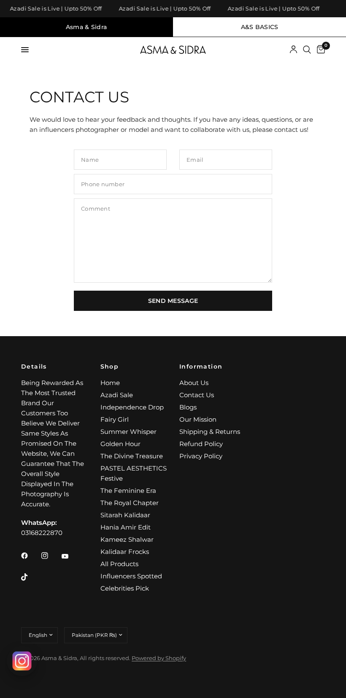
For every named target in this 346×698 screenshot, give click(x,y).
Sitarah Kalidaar (125, 515)
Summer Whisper (128, 432)
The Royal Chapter (129, 503)
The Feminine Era (128, 491)
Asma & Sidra (86, 27)
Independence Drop (132, 407)
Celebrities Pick (124, 588)
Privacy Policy (200, 456)
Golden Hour (120, 444)
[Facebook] (30, 555)
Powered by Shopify (159, 658)
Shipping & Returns (209, 432)
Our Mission (197, 419)
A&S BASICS (259, 27)
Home (110, 383)
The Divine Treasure (131, 456)
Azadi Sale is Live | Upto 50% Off (54, 8)
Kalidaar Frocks (124, 552)
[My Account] (293, 49)
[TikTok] (30, 577)
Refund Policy (201, 444)
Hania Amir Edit (125, 527)
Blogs (188, 407)
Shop (109, 366)
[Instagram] (50, 555)
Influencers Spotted (131, 576)
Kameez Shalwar (127, 539)
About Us (193, 383)
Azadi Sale (116, 395)
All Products (119, 564)
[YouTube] (71, 556)
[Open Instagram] (22, 661)
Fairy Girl (114, 419)
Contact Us (196, 395)
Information (200, 366)
